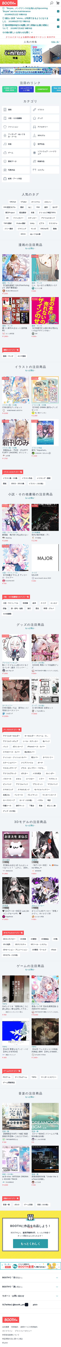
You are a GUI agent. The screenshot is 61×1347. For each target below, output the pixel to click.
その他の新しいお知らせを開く (16, 32)
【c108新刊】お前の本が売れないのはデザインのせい (45, 329)
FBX (38, 207)
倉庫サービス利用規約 (28, 1330)
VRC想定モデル (9, 207)
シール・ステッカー (30, 741)
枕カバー (34, 757)
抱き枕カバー (30, 752)
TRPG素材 (8, 223)
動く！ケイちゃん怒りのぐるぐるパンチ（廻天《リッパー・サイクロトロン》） (15, 666)
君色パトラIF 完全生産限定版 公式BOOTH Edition (45, 1007)
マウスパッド (53, 784)
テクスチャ (53, 223)
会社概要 (5, 1330)
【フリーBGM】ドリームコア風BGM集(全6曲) (45, 1135)
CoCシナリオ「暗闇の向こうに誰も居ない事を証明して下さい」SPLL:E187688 (15, 1007)
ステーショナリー (10, 763)
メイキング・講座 (44, 478)
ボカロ (17, 1204)
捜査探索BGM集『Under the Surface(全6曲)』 (45, 1177)
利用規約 (14, 1330)
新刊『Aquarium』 (40, 450)
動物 (55, 229)
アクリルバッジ (22, 784)
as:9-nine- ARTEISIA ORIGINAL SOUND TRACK (15, 1177)
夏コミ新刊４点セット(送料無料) (14, 329)
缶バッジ (46, 741)
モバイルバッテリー (42, 789)
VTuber (24, 202)
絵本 (34, 603)
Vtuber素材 (21, 223)
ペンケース (18, 795)
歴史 (37, 608)
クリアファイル (27, 763)
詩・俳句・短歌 (17, 608)
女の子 (55, 207)
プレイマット (33, 795)
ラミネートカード (49, 795)
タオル (18, 779)
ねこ (30, 207)
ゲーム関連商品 (9, 1082)
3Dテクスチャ (20, 944)
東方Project (10, 212)
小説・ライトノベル (10, 532)
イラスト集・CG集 (9, 405)
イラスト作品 (37, 448)
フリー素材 (8, 229)
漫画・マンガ (7, 283)
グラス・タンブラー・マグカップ (34, 768)
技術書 (25, 603)
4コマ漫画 (22, 356)
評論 (4, 608)
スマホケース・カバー (11, 752)
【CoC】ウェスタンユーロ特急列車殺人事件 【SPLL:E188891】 (45, 1050)
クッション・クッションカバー (15, 757)
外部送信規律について (10, 1338)
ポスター (24, 773)
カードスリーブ (9, 800)
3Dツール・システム (39, 944)
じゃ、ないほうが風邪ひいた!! (44, 285)
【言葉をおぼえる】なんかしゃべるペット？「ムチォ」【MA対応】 (15, 866)
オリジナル (35, 202)
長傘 (40, 806)
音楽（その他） (8, 1174)
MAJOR (35, 575)
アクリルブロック (10, 773)
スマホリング (8, 789)
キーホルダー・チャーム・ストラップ (37, 736)
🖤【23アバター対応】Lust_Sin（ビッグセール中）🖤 (15, 912)
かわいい (48, 202)
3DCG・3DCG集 (17, 483)
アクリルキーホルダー (11, 736)
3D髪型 (34, 860)
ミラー (41, 779)
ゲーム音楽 (28, 1204)
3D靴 (55, 939)
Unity (32, 223)
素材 (22, 207)
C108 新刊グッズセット (12, 407)
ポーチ (40, 763)
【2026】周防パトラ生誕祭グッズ (45, 666)
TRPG (4, 1004)
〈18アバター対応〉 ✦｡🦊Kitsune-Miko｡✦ (45, 866)
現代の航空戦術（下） (41, 535)
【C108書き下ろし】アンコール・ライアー (14, 576)
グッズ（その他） (38, 663)
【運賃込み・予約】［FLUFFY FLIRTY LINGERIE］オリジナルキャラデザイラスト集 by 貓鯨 (15, 451)
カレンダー (50, 773)
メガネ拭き (37, 773)
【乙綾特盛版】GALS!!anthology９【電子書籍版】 (15, 286)
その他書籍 (36, 532)
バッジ (5, 746)
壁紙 (4, 483)
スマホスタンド (24, 789)
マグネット (53, 779)
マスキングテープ (10, 768)
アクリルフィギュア (10, 663)
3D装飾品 (45, 939)
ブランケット (38, 784)
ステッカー (32, 218)
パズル (40, 800)
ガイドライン (7, 1334)
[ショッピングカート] (51, 3)
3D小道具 (6, 860)
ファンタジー (18, 218)
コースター (30, 779)
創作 (46, 207)
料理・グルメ (49, 608)
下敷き (31, 806)
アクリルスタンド (48, 218)
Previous (2, 54)
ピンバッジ (7, 784)
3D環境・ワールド (39, 950)
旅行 (29, 608)
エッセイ (54, 603)
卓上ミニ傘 (51, 806)
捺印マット (20, 806)
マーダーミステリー (48, 1077)
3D (7, 218)
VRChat (13, 202)
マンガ (33, 229)
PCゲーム (35, 1004)
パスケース (7, 779)
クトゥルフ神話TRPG (47, 212)
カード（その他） (26, 800)
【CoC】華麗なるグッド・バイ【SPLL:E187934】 (15, 1050)
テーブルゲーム (21, 1077)
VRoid (53, 950)
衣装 (32, 212)
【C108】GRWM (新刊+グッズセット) (45, 408)
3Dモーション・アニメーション (15, 950)
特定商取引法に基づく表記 (12, 1342)
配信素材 (22, 212)
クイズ (34, 573)
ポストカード (18, 746)
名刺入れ (6, 795)
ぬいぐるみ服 (35, 234)
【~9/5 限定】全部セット (42, 708)
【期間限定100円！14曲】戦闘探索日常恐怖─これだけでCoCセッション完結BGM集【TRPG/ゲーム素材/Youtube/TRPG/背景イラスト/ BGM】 (15, 1135)
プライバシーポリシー (23, 1334)
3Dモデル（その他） (11, 955)
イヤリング (22, 229)
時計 (49, 800)
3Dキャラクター (38, 906)
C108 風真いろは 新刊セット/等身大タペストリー (15, 709)
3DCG (23, 234)
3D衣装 (5, 906)
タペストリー (7, 705)
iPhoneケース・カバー (36, 746)
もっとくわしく (30, 1243)
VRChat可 (44, 229)
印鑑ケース (7, 806)
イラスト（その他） (36, 483)
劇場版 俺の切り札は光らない (15, 535)
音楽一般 (5, 1131)
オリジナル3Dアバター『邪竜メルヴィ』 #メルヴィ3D (45, 912)
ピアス (41, 223)
